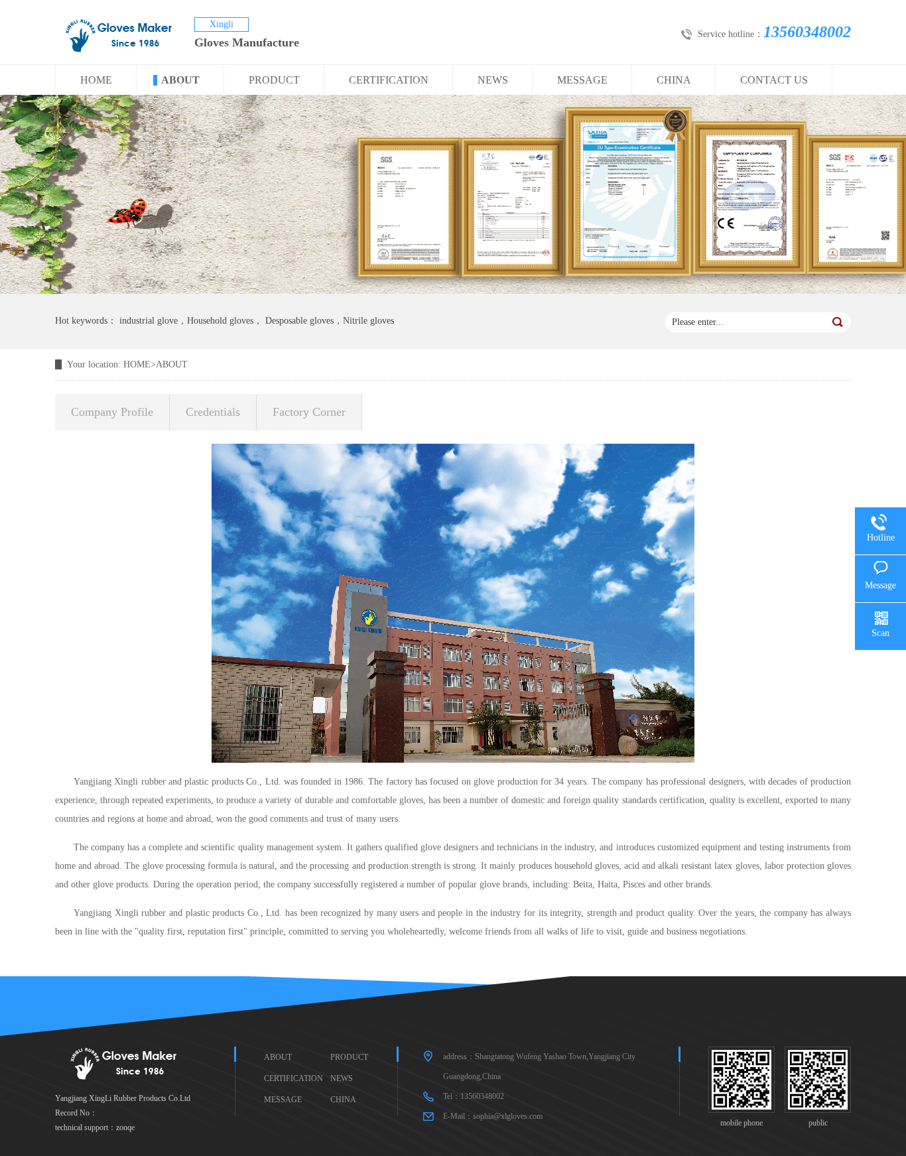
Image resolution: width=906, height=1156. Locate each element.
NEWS (493, 80)
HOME (96, 80)
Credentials (213, 411)
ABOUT (180, 80)
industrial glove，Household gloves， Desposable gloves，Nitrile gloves (256, 321)
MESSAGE (582, 80)
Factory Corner (309, 411)
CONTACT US (774, 80)
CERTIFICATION (388, 80)
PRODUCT (274, 80)
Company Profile (112, 411)
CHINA (674, 80)
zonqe (125, 1127)
